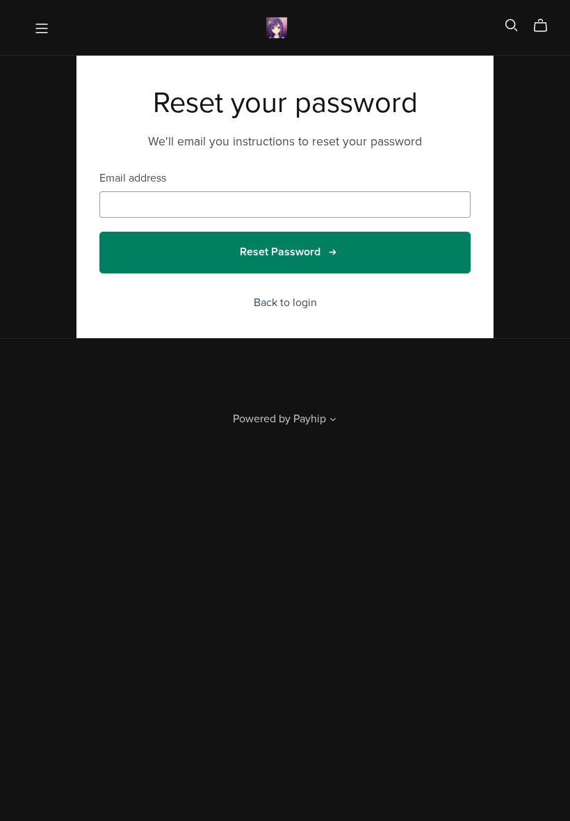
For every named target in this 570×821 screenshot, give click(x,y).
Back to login (285, 303)
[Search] (511, 25)
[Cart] (546, 26)
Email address (132, 178)
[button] (333, 421)
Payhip (309, 419)
